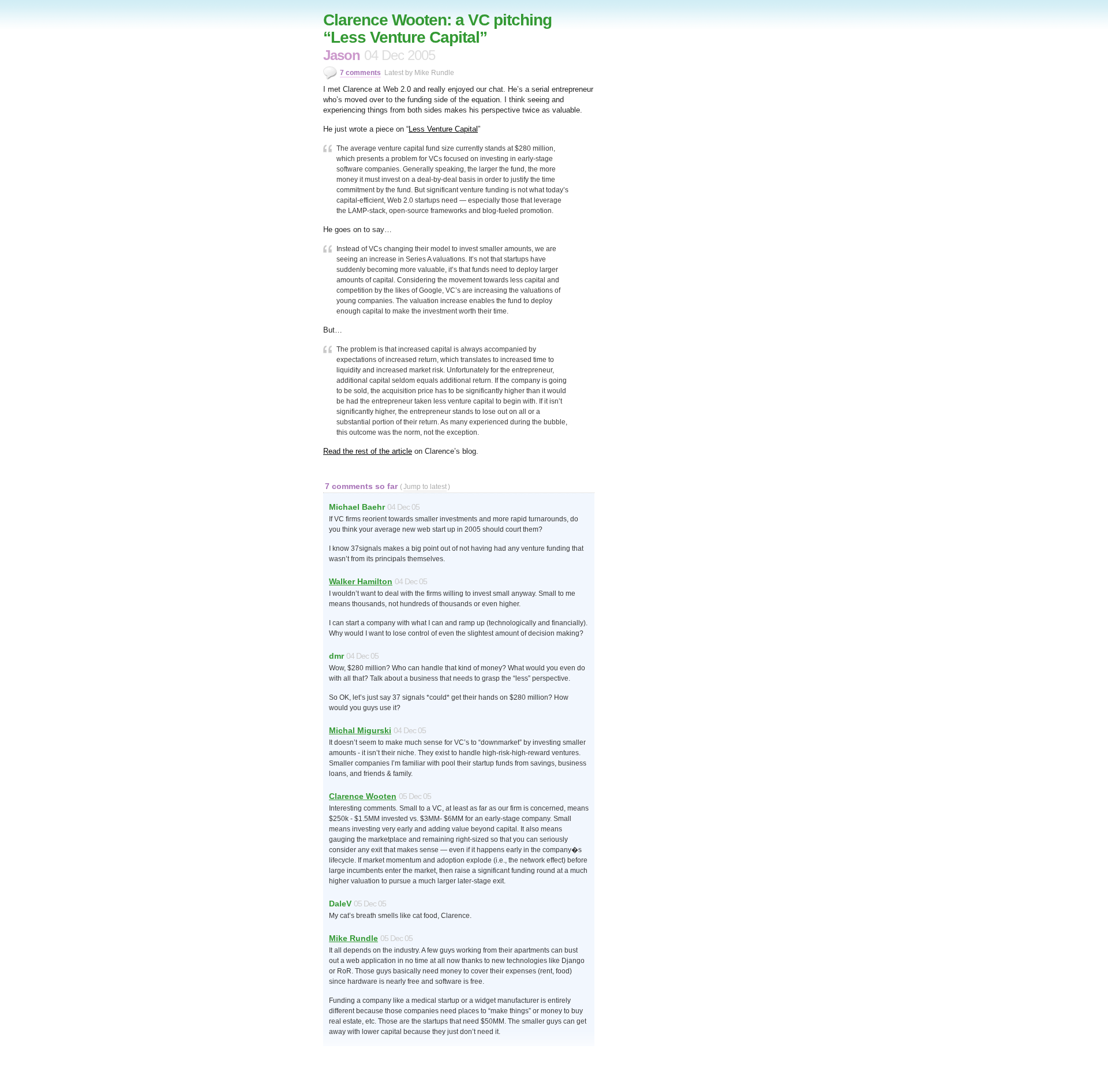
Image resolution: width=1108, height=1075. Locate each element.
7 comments (360, 73)
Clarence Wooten (362, 796)
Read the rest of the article (367, 451)
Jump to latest (425, 487)
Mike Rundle (353, 938)
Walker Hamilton (360, 581)
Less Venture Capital (443, 129)
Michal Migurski (360, 730)
